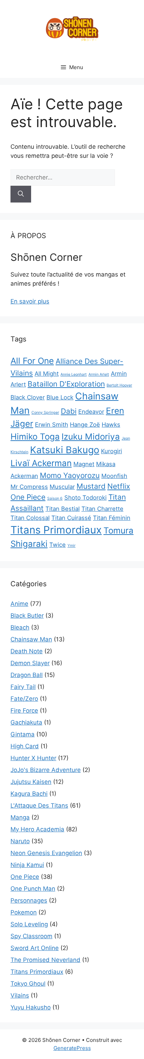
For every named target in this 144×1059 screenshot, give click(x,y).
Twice (57, 544)
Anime (19, 603)
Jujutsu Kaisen (30, 781)
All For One (32, 361)
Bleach (19, 627)
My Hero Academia (37, 829)
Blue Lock (59, 397)
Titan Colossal (30, 517)
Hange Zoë (85, 424)
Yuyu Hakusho (30, 1007)
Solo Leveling (29, 924)
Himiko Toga (35, 437)
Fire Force (24, 710)
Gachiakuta (26, 722)
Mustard (91, 486)
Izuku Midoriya (91, 437)
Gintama (22, 734)
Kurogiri (111, 451)
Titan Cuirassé (71, 517)
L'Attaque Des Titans (39, 805)
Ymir (71, 545)
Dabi (69, 411)
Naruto (20, 841)
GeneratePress (72, 1048)
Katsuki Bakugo (64, 450)
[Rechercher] (20, 194)
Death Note (26, 651)
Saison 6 (55, 498)
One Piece (27, 497)
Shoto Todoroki (85, 497)
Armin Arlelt (98, 374)
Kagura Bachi (29, 793)
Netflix (118, 486)
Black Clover (27, 397)
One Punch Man (32, 888)
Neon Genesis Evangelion (46, 853)
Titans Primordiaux (56, 530)
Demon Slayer (30, 663)
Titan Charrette (102, 508)
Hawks (111, 424)
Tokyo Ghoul (27, 983)
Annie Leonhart (73, 374)
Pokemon (23, 912)
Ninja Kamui (27, 864)
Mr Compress (29, 486)
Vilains (19, 995)
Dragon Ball (26, 674)
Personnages (28, 900)
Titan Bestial (62, 508)
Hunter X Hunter (33, 758)
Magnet (83, 464)
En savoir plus (29, 301)
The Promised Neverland (45, 959)
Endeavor (91, 411)
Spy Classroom (31, 936)
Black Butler (27, 615)
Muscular (62, 486)
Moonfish (114, 475)
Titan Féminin (111, 517)
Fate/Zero (24, 698)
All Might (47, 373)
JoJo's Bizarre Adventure (45, 769)
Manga (20, 817)
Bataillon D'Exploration (66, 384)
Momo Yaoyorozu (70, 475)
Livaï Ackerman (41, 463)
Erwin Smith (51, 424)
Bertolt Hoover (119, 385)
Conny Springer (45, 412)
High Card (24, 746)
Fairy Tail (23, 686)
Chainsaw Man (31, 639)
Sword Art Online (34, 947)
